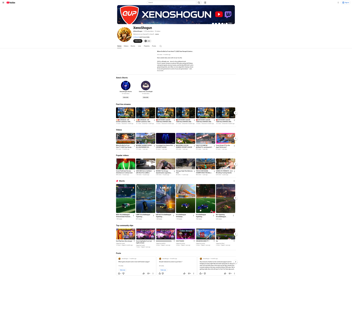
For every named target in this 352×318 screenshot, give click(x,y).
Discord (137, 37)
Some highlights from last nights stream (144, 242)
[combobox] (172, 2)
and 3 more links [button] (145, 37)
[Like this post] (159, 273)
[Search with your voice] (205, 2)
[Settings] (338, 2)
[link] (136, 266)
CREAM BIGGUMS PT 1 (202, 241)
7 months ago (132, 258)
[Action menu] (134, 241)
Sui (217, 241)
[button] (160, 71)
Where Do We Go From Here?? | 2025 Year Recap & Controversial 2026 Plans (175, 51)
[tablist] (176, 46)
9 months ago (214, 258)
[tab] (119, 46)
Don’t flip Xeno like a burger (124, 241)
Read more (160, 70)
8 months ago (173, 258)
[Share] (144, 273)
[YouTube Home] (10, 2)
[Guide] (3, 2)
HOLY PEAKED (180, 241)
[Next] (235, 113)
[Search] (199, 2)
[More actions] (134, 120)
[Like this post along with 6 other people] (200, 273)
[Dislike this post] (123, 273)
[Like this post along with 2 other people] (119, 273)
